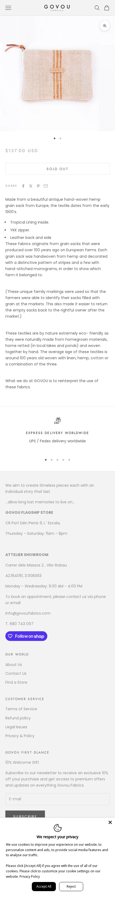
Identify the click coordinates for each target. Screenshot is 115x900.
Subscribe (25, 816)
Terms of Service (21, 709)
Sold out (57, 168)
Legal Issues (16, 727)
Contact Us (15, 673)
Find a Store (16, 682)
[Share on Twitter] (31, 186)
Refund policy (18, 718)
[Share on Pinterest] (38, 186)
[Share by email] (46, 186)
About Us (13, 664)
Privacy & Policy (19, 735)
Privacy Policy (30, 876)
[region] (57, 433)
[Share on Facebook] (23, 186)
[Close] (110, 822)
